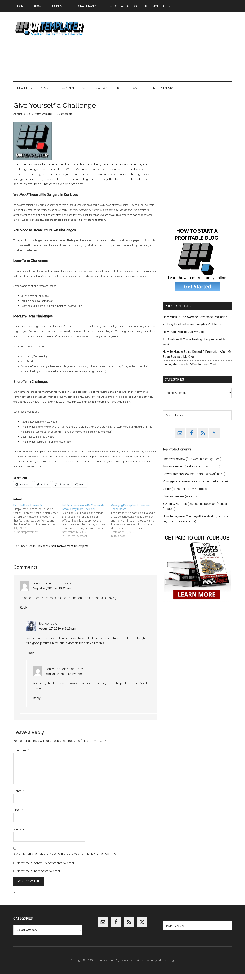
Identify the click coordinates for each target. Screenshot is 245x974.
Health (32, 546)
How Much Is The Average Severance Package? (195, 317)
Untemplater (49, 28)
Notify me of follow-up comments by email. (46, 863)
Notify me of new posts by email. (39, 871)
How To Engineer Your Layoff (182, 516)
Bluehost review (173, 496)
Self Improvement (62, 546)
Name (18, 791)
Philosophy (43, 546)
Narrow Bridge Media (153, 960)
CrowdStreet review (176, 474)
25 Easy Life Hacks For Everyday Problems (192, 324)
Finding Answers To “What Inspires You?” (190, 364)
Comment (21, 750)
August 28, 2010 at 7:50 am (64, 674)
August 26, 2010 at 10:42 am (52, 588)
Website (18, 829)
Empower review (174, 459)
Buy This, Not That (175, 504)
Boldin (167, 489)
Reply (24, 607)
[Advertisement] (162, 47)
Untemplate (81, 546)
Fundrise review (173, 466)
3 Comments (64, 113)
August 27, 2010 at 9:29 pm (57, 628)
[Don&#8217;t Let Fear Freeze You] (37, 518)
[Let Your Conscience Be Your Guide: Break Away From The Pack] (86, 520)
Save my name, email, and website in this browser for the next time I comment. (66, 853)
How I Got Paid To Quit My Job (183, 332)
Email (18, 810)
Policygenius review (176, 481)
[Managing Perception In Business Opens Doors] (135, 520)
